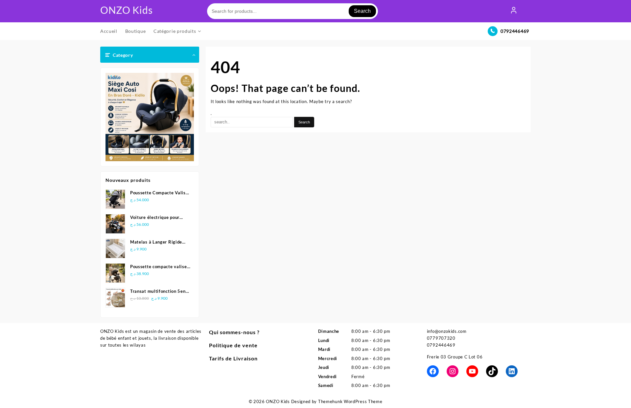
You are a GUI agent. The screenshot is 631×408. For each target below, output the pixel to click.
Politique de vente (233, 345)
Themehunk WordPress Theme (350, 401)
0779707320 (441, 338)
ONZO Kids (126, 10)
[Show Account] (514, 11)
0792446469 (515, 31)
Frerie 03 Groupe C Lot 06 (455, 356)
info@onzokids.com (447, 331)
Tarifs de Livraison (233, 358)
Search (362, 11)
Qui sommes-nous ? (234, 332)
